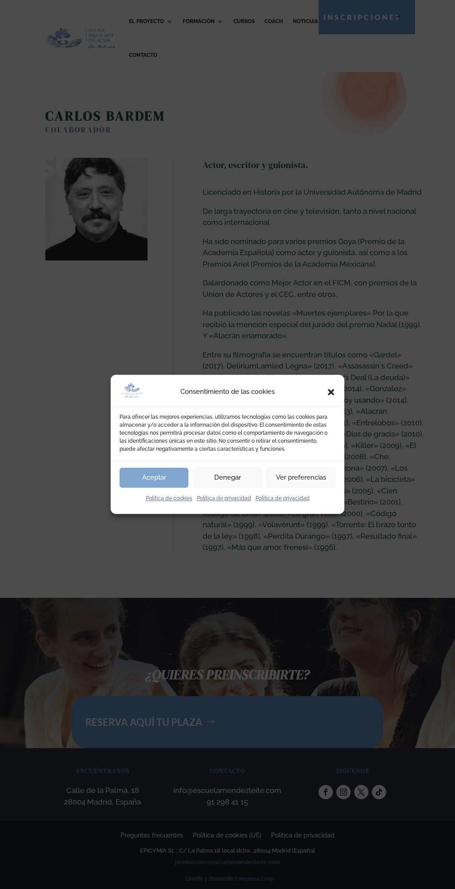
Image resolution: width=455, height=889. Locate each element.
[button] (331, 392)
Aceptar (154, 477)
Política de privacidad (224, 498)
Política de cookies (169, 498)
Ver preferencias (301, 477)
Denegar (227, 477)
